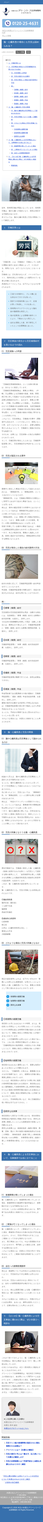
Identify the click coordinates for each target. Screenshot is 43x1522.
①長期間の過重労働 (21, 129)
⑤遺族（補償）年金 (21, 103)
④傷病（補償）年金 (21, 100)
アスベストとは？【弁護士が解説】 (20, 1450)
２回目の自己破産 (12, 1482)
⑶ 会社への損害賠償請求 (20, 153)
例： (12, 86)
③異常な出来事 (19, 136)
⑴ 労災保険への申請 (19, 73)
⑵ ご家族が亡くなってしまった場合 (24, 149)
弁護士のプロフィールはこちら (16, 1428)
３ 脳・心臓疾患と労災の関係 (19, 107)
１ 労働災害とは (14, 63)
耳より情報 (20, 52)
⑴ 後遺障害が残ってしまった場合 (23, 146)
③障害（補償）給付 (21, 96)
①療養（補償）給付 (21, 89)
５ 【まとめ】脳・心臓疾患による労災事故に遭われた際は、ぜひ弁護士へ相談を (22, 159)
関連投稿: (14, 165)
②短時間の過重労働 (21, 133)
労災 (28, 52)
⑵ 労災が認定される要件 (20, 76)
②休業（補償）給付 (21, 93)
